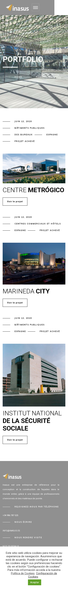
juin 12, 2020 (23, 121)
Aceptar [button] (34, 582)
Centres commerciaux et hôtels (38, 223)
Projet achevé (25, 141)
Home (18, 77)
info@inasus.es (11, 530)
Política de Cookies (23, 573)
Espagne (52, 134)
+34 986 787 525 (10, 515)
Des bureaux (24, 134)
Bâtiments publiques (30, 128)
